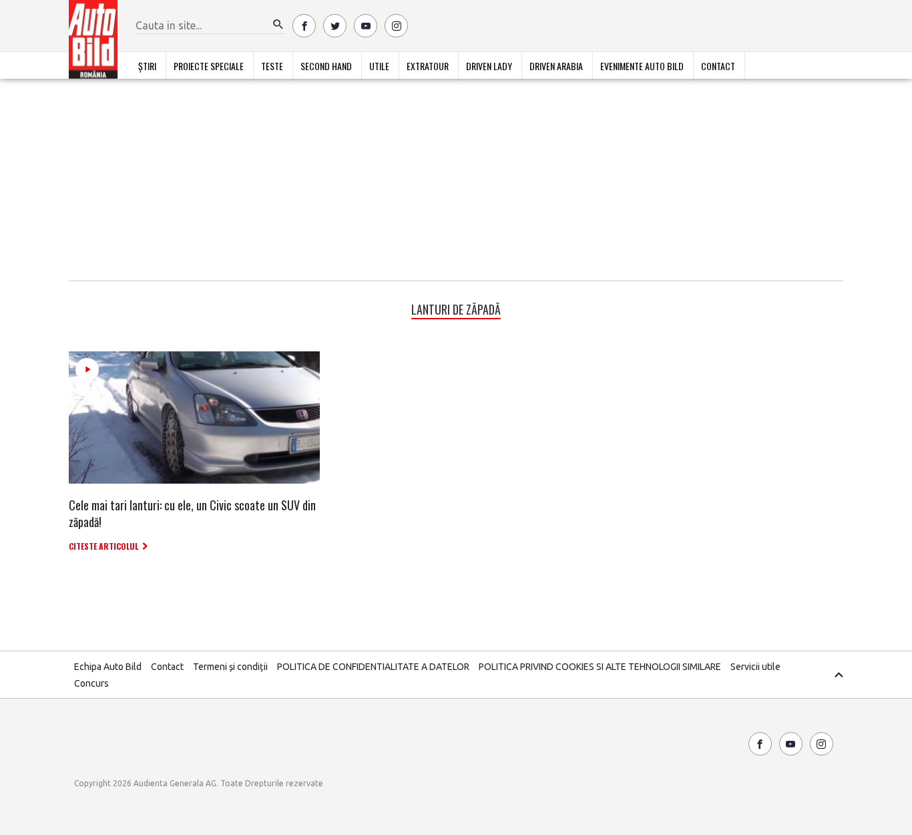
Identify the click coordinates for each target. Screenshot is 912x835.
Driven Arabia (556, 66)
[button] (278, 25)
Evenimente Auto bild (642, 66)
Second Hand (326, 66)
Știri (147, 66)
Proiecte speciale (209, 66)
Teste (272, 66)
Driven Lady (489, 66)
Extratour (428, 66)
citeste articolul (103, 546)
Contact (718, 66)
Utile (379, 66)
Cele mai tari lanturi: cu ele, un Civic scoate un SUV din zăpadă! (192, 513)
